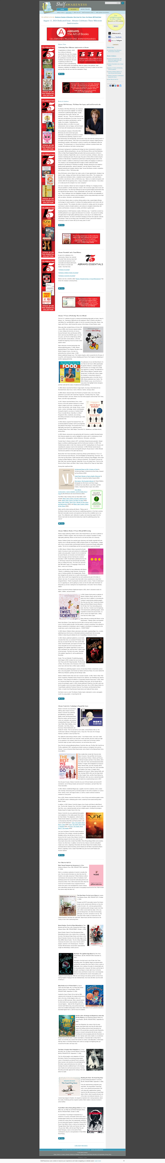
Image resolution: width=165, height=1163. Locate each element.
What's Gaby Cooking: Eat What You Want (72, 500)
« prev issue (78, 1145)
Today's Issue (60, 12)
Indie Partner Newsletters (102, 12)
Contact (63, 1154)
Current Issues (83, 1154)
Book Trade (85, 9)
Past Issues (69, 12)
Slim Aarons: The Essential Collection (84, 481)
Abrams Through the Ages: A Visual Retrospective (88, 278)
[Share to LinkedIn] (115, 86)
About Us (59, 1154)
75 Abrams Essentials (64, 269)
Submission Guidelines (74, 1154)
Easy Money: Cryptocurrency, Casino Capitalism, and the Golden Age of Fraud (72, 491)
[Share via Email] (108, 86)
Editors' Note (110, 47)
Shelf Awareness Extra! (88, 12)
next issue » (85, 1145)
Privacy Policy (108, 1154)
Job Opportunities (101, 1154)
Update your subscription (97, 1149)
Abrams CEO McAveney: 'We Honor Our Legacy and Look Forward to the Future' (115, 60)
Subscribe (95, 1154)
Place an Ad (77, 12)
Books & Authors (111, 56)
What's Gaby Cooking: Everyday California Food (75, 498)
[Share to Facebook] (110, 86)
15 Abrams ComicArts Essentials (67, 275)
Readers (73, 9)
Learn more (98, 1161)
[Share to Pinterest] (118, 86)
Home (62, 9)
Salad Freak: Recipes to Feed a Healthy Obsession (87, 476)
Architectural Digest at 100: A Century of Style (86, 469)
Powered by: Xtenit (82, 1157)
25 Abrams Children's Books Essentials (68, 272)
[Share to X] (113, 86)
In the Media (89, 1154)
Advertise (67, 1154)
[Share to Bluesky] (120, 86)
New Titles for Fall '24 (113, 79)
